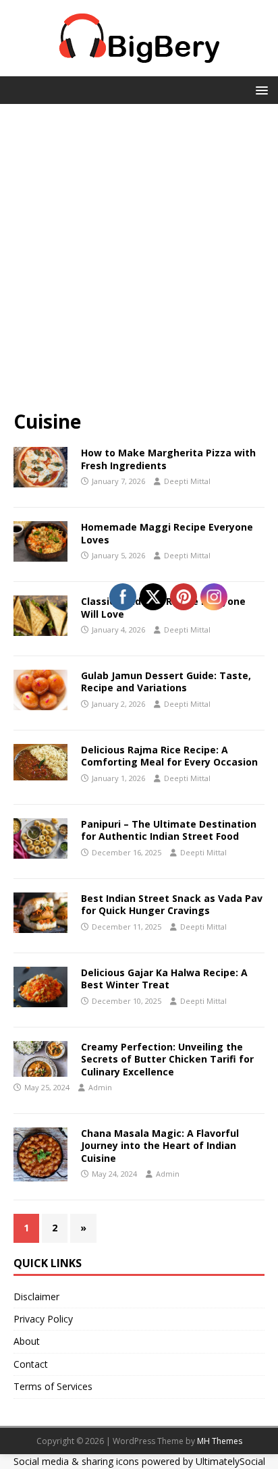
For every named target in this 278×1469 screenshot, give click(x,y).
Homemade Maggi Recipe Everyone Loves (167, 532)
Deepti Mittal (187, 481)
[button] (259, 89)
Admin (100, 1087)
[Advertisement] (139, 263)
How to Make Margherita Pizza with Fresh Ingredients (168, 458)
